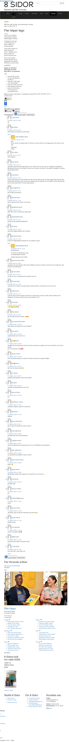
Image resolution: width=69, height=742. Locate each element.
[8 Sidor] (18, 10)
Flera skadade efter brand (14, 628)
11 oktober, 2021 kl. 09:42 (14, 385)
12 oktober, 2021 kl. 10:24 (14, 491)
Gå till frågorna (8, 615)
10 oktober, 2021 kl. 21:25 (18, 248)
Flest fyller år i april (13, 626)
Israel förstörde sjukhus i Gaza (47, 628)
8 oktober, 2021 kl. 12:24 (14, 210)
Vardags (53, 13)
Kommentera (30, 115)
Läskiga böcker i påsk (13, 647)
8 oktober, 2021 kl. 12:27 (14, 220)
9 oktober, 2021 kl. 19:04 (14, 315)
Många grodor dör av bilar (46, 648)
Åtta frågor (10, 608)
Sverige (20, 13)
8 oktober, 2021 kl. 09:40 (14, 130)
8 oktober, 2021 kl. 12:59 (14, 229)
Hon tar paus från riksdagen (15, 639)
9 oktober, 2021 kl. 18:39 (14, 305)
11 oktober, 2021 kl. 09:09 (14, 357)
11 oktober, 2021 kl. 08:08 (14, 324)
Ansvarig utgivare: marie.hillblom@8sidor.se (35, 704)
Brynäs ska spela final (45, 636)
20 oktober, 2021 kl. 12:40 (14, 540)
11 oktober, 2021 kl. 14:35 (14, 414)
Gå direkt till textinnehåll (6, 1)
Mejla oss (49, 708)
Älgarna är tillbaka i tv (13, 643)
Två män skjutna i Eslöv (14, 625)
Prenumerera (11, 698)
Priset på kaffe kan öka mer (46, 650)
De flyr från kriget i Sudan (46, 625)
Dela (5, 106)
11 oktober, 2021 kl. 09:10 (14, 366)
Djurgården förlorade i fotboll (46, 637)
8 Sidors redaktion (33, 700)
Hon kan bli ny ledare (13, 636)
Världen (27, 13)
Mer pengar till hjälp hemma (15, 634)
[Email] (34, 101)
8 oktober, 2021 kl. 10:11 (14, 165)
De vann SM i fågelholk (45, 643)
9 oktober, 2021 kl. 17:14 (14, 294)
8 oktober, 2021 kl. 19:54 (14, 239)
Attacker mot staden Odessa (46, 621)
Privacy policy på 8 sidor (35, 706)
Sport (41, 13)
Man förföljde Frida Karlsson (46, 639)
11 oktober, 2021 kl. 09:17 (14, 376)
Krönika (60, 13)
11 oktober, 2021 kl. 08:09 (14, 334)
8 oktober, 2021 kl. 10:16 (14, 191)
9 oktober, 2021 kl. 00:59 (14, 263)
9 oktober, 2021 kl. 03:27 (14, 274)
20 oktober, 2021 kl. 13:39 (14, 549)
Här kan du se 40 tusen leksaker (12, 566)
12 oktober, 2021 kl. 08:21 (14, 443)
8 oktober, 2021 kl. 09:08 (14, 120)
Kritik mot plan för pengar (14, 632)
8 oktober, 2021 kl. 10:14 (14, 178)
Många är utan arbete (13, 623)
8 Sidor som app (12, 700)
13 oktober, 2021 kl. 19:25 (14, 511)
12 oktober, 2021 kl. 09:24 (14, 482)
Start (8, 13)
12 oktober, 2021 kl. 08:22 (14, 453)
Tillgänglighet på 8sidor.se (35, 701)
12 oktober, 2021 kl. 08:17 (14, 424)
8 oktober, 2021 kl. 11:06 (14, 200)
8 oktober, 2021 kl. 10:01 (14, 155)
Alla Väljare (35, 13)
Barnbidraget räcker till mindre (16, 621)
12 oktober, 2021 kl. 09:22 (14, 472)
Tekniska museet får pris (14, 648)
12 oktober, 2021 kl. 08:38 (14, 462)
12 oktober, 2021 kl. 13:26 (14, 501)
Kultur (47, 13)
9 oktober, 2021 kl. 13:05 (14, 284)
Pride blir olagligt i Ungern (46, 623)
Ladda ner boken (8, 690)
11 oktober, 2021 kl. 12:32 (14, 395)
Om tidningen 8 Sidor (34, 698)
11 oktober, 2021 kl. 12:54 (14, 405)
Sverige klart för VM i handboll (47, 634)
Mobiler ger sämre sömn (45, 645)
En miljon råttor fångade (45, 647)
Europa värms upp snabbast (46, 626)
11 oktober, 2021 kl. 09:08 (14, 344)
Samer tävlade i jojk (13, 645)
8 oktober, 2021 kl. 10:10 (17, 140)
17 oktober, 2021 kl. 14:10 (14, 530)
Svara (9, 124)
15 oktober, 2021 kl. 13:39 (14, 520)
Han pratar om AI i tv (13, 650)
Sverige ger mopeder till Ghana (16, 637)
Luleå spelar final (43, 632)
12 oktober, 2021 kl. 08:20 (14, 434)
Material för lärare (12, 702)
